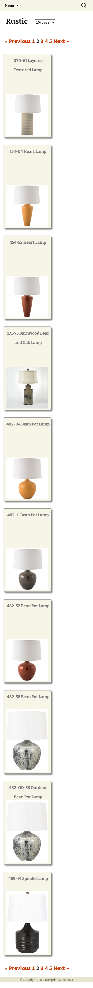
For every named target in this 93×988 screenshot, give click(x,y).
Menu (9, 5)
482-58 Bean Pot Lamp (28, 696)
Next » (61, 41)
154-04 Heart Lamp (28, 151)
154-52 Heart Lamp (28, 242)
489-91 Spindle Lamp (28, 878)
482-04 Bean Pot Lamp (28, 424)
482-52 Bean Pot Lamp (28, 605)
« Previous (18, 41)
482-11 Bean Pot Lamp (28, 515)
